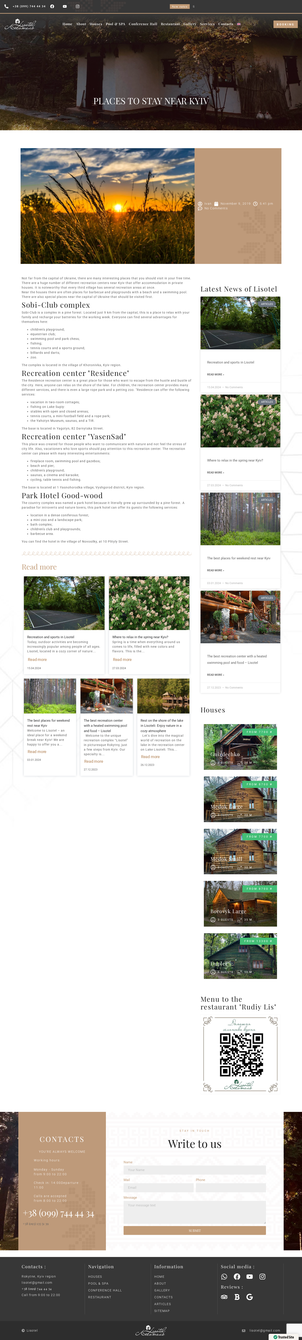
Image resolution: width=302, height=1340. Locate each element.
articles (162, 1304)
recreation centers (94, 283)
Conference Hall (143, 24)
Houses (96, 24)
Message (130, 1198)
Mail (127, 1180)
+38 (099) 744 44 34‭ (58, 1212)
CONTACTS (163, 1297)
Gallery (190, 24)
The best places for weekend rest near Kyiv (238, 558)
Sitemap (162, 1311)
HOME (159, 1276)
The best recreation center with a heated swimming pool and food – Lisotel (105, 726)
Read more (37, 659)
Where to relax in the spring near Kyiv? (140, 637)
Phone (200, 1180)
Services (207, 24)
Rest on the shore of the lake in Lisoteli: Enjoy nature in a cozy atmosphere (162, 726)
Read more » (215, 374)
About (81, 24)
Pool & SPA (115, 24)
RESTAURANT (99, 1297)
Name (128, 1162)
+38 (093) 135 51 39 (36, 1223)
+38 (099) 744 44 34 (37, 1289)
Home (68, 24)
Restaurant (170, 24)
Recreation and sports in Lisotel (50, 637)
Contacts (225, 24)
